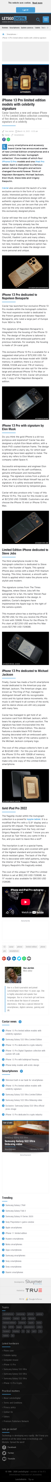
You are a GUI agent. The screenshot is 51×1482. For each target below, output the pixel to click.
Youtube (11, 1458)
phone (43, 947)
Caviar (7, 135)
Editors (7, 1416)
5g (4, 1327)
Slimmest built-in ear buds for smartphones (24, 1080)
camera (22, 1322)
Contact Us (8, 1412)
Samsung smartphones (15, 1255)
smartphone (14, 951)
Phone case (9, 1350)
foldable (6, 1318)
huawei (6, 1331)
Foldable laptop (10, 1355)
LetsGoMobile (20, 1479)
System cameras (27, 28)
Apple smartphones (14, 1227)
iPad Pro (39, 162)
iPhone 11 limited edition (16, 1233)
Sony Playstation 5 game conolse (20, 1222)
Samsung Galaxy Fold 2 (16, 1211)
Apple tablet (34, 819)
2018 (11, 1327)
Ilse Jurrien (9, 131)
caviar (11, 947)
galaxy (39, 1314)
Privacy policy (10, 1407)
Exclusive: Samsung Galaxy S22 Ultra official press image (25, 1107)
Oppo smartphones (14, 1250)
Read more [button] (37, 3)
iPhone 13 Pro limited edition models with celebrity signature (23, 1032)
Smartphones (15, 28)
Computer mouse (11, 1360)
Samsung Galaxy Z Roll (15, 1205)
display (16, 1331)
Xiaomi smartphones (14, 1272)
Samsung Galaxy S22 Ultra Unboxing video (24, 1100)
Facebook (12, 1447)
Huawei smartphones (15, 1238)
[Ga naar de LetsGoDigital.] (4, 34)
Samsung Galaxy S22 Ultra (15, 1369)
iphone (19, 947)
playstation (29, 1327)
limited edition (31, 947)
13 (4, 947)
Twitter (11, 1453)
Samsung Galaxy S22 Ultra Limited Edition (24, 1039)
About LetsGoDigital (12, 1398)
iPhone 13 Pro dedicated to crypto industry (24, 1045)
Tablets (37, 28)
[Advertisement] (26, 51)
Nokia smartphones (14, 1244)
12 (40, 1331)
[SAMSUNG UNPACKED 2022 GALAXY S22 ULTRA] (14, 18)
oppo (19, 1327)
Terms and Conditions (13, 1402)
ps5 (34, 1331)
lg (28, 1331)
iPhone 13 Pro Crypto (13, 1383)
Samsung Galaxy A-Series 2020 (19, 1216)
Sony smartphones (14, 1261)
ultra (39, 1327)
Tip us (31, 1479)
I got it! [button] (25, 10)
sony (39, 1322)
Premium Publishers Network (16, 1421)
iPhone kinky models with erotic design (22, 1065)
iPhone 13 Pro (9, 162)
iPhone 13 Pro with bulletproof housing (22, 1059)
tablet (5, 1335)
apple (31, 1322)
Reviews (5, 28)
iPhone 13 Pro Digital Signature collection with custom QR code (25, 1052)
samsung (20, 1314)
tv (12, 1335)
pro (4, 951)
